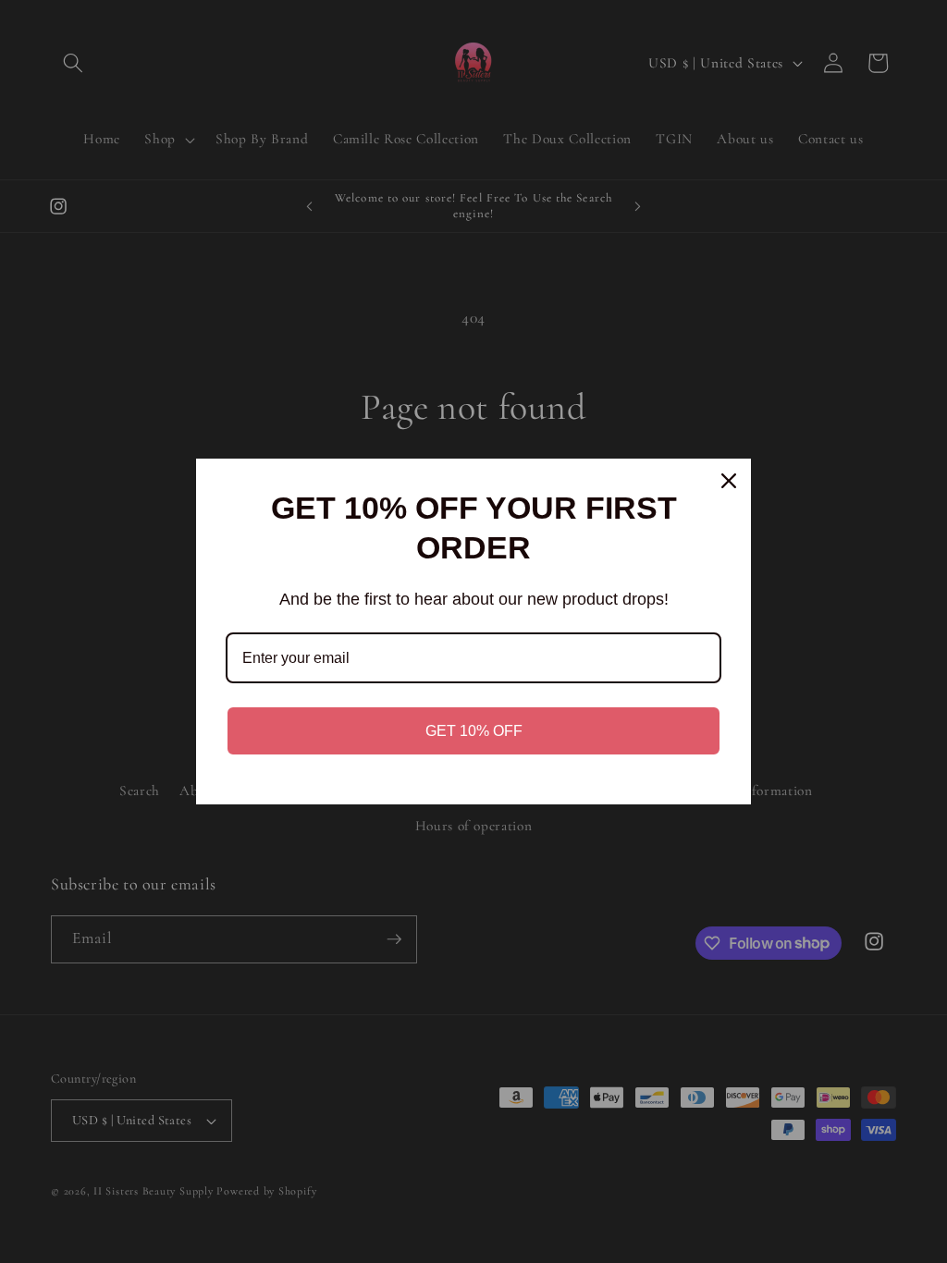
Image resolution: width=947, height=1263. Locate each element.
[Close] (729, 481)
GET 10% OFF (474, 731)
